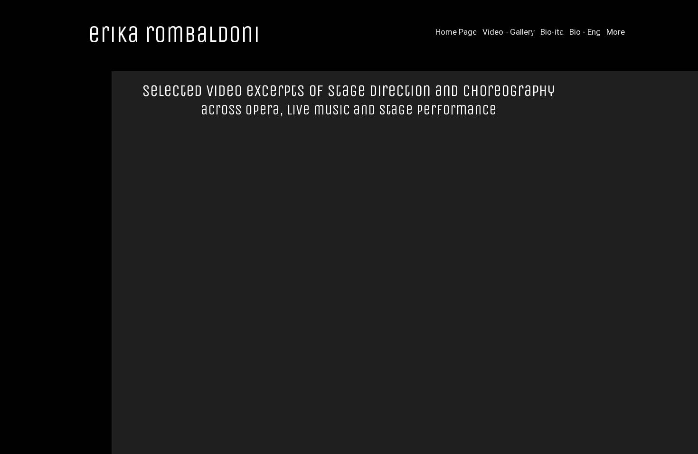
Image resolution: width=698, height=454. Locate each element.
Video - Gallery (508, 32)
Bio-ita (552, 32)
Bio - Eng (585, 32)
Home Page (456, 32)
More (615, 32)
